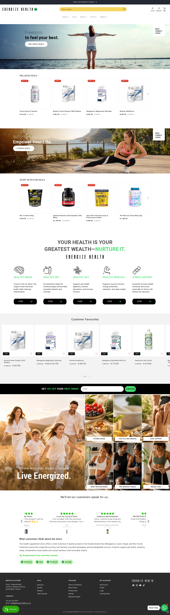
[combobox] (93, 9)
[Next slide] (148, 94)
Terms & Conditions (75, 585)
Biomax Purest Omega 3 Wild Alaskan (67, 111)
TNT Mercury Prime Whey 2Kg (131, 215)
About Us (40, 585)
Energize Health (73, 611)
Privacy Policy (72, 591)
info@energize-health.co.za (21, 603)
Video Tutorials (42, 594)
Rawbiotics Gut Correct (143, 360)
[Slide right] (90, 376)
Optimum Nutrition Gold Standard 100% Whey (67, 217)
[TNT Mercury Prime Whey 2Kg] (135, 198)
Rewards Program (74, 597)
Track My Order (105, 594)
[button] (158, 9)
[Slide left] (79, 376)
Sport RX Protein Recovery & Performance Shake (97, 217)
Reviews (40, 591)
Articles (39, 588)
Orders (102, 588)
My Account (104, 585)
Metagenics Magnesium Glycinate (99, 111)
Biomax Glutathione (127, 111)
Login (102, 591)
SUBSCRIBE (130, 389)
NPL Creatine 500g (27, 215)
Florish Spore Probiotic (28, 111)
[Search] (124, 9)
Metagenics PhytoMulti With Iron (114, 360)
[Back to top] (167, 611)
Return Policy (72, 588)
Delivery (71, 594)
